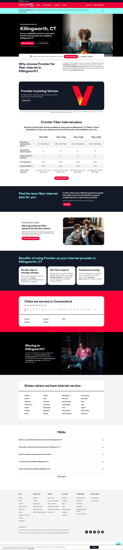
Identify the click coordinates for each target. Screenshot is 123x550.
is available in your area (77, 70)
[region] (61, 547)
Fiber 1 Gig (61, 137)
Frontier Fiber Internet (69, 65)
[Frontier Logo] (26, 5)
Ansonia (45, 319)
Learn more (22, 12)
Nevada (45, 413)
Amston (26, 319)
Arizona (26, 398)
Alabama (27, 395)
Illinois (26, 413)
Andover (27, 322)
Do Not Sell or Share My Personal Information (57, 533)
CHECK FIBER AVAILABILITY (30, 238)
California (27, 401)
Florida (26, 407)
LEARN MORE (26, 100)
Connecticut (28, 404)
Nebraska (46, 410)
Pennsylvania (66, 410)
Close (94, 547)
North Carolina (66, 401)
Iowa (44, 398)
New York (65, 398)
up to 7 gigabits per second (75, 66)
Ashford (45, 322)
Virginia (83, 407)
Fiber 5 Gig (96, 137)
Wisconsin (84, 413)
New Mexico (66, 395)
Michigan (46, 401)
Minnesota (46, 404)
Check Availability (27, 43)
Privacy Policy (31, 548)
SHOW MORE (61, 476)
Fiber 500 (43, 137)
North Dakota (66, 404)
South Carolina (66, 413)
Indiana (45, 395)
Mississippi (47, 407)
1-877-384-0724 (43, 43)
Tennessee (84, 398)
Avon (63, 319)
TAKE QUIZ (67, 204)
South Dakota (85, 395)
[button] (103, 11)
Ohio (63, 407)
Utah (82, 404)
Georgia (27, 410)
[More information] (88, 10)
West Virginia (85, 410)
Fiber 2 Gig (78, 137)
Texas (82, 401)
